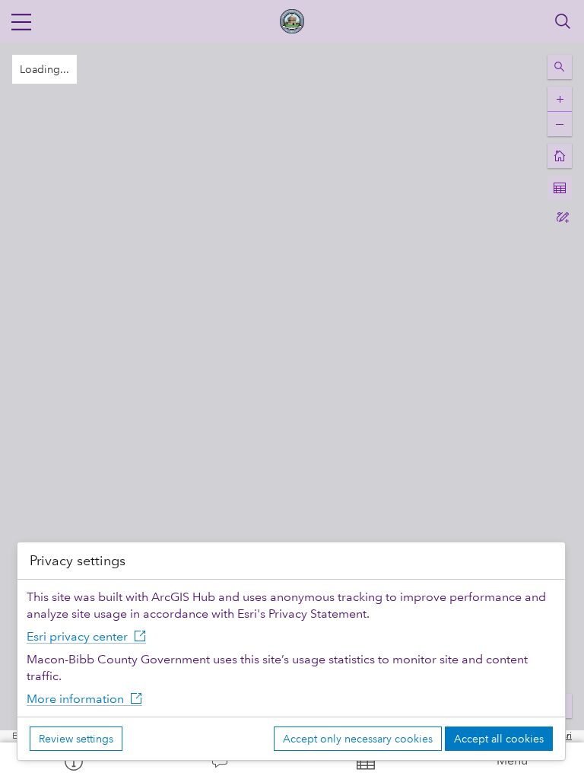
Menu (512, 760)
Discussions (219, 760)
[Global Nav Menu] (21, 21)
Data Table (365, 760)
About (73, 760)
